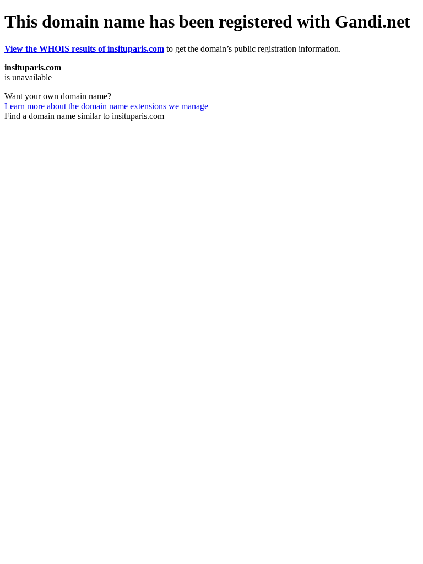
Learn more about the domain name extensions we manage (106, 106)
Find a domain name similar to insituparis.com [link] (84, 116)
